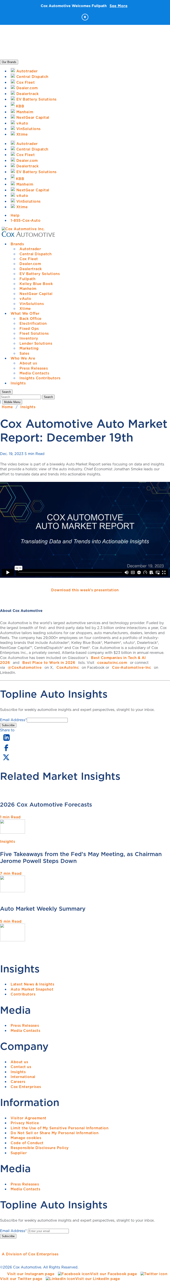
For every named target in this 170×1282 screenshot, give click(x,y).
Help (15, 215)
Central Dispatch (35, 253)
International (23, 1076)
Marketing (29, 348)
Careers (18, 1081)
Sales (24, 353)
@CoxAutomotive (25, 667)
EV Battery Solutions (39, 273)
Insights (18, 383)
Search (48, 397)
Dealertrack (30, 268)
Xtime (25, 308)
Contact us (21, 1066)
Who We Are (23, 358)
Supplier (19, 1152)
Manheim (28, 288)
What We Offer (25, 313)
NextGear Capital (35, 293)
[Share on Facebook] (6, 750)
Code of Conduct (27, 1142)
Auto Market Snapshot (32, 989)
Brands (17, 243)
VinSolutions (31, 303)
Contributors (23, 994)
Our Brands (9, 62)
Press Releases (33, 368)
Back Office (30, 318)
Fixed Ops (29, 328)
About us (28, 363)
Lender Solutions (35, 343)
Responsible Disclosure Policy (40, 1147)
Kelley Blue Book (36, 283)
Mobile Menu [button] (12, 402)
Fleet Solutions (34, 333)
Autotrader (30, 248)
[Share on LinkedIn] (6, 741)
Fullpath (27, 278)
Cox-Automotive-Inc (131, 667)
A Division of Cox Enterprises (30, 1254)
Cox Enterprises (26, 1086)
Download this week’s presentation (85, 590)
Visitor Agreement (28, 1118)
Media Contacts (34, 373)
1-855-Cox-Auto (26, 220)
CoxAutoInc (67, 667)
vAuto (25, 298)
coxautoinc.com (112, 662)
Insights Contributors (40, 378)
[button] (6, 392)
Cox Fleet (28, 258)
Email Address (13, 719)
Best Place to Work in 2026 (48, 662)
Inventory (28, 338)
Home (7, 406)
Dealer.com (30, 263)
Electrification (33, 323)
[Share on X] (6, 760)
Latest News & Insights (32, 984)
